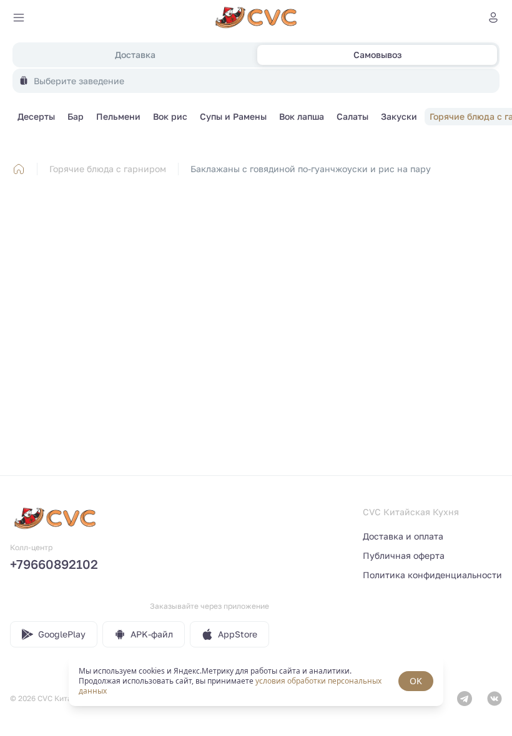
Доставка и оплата (403, 536)
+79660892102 (54, 563)
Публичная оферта (404, 555)
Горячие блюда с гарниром (107, 168)
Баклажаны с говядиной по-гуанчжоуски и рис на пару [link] (310, 168)
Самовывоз (377, 54)
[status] (256, 681)
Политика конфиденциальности (432, 574)
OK (416, 681)
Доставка (135, 54)
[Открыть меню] (18, 17)
